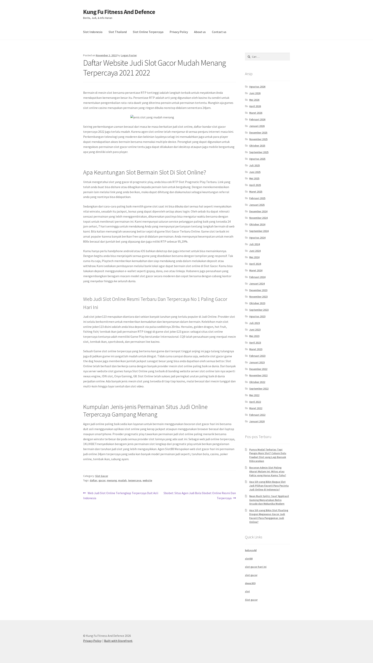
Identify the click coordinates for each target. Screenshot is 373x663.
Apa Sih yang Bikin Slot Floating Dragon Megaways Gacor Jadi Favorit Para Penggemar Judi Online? (268, 516)
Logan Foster (129, 55)
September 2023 (258, 310)
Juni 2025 (255, 172)
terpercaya (134, 480)
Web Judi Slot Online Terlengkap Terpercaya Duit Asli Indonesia (120, 495)
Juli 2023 (254, 323)
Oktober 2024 (257, 224)
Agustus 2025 (257, 159)
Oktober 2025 (257, 145)
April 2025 (255, 185)
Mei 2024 (254, 257)
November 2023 (258, 296)
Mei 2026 (254, 100)
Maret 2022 (255, 408)
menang (112, 480)
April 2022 (255, 402)
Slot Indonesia (92, 32)
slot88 (249, 558)
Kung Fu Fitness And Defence (119, 12)
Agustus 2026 (257, 86)
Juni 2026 (255, 93)
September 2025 (258, 152)
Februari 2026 (257, 119)
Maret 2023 (255, 349)
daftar (93, 480)
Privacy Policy (179, 32)
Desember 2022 (258, 369)
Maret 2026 (255, 113)
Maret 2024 (255, 270)
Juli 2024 (254, 244)
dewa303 (250, 583)
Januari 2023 (257, 362)
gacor (101, 480)
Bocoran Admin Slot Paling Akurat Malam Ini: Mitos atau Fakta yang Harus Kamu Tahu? (267, 471)
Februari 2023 (257, 356)
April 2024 (255, 264)
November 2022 (258, 375)
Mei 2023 (254, 336)
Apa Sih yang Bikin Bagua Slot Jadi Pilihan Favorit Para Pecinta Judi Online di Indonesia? (269, 485)
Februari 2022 (257, 415)
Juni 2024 (255, 251)
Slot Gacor (101, 476)
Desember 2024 (258, 211)
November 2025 (258, 139)
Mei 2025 (254, 178)
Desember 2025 (258, 132)
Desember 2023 (258, 290)
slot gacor (251, 575)
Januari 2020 (257, 421)
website (147, 480)
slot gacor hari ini (256, 566)
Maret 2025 (255, 191)
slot (247, 591)
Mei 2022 (254, 395)
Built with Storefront (118, 641)
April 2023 (255, 342)
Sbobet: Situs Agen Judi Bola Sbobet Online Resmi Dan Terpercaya (199, 495)
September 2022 (258, 388)
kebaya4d (251, 550)
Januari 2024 (257, 283)
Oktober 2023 (257, 303)
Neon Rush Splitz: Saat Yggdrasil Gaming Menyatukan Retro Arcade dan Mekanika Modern (269, 500)
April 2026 (255, 106)
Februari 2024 (257, 277)
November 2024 (258, 218)
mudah (122, 480)
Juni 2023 (255, 329)
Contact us (219, 32)
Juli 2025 (254, 165)
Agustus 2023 (257, 316)
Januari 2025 (257, 205)
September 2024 (258, 231)
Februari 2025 (257, 198)
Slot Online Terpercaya (148, 32)
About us (200, 32)
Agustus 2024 (257, 237)
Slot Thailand (118, 32)
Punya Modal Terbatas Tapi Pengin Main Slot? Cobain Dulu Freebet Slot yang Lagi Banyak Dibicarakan (267, 455)
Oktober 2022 (257, 382)
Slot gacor (251, 599)
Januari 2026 (257, 126)
